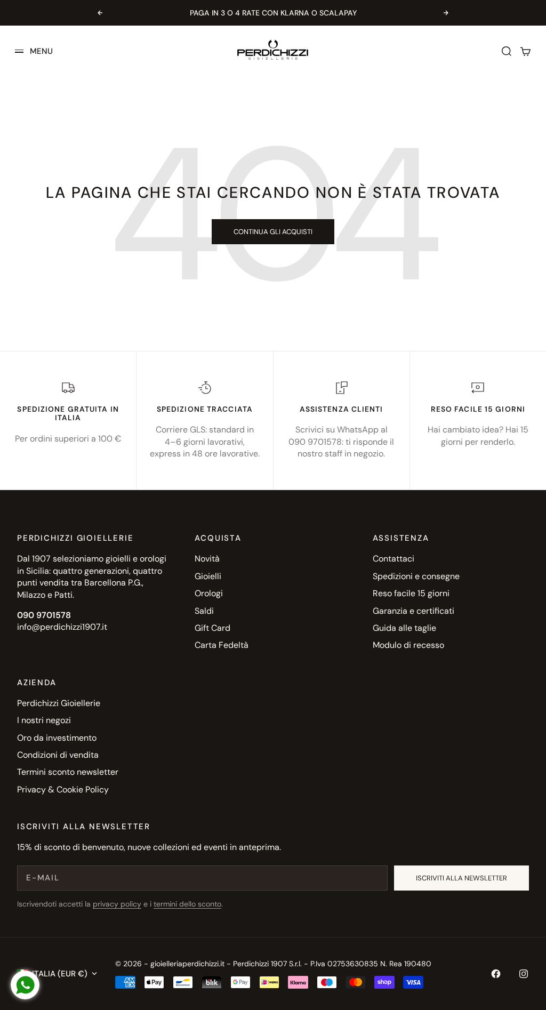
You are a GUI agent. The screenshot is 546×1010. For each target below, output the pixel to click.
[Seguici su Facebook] (496, 973)
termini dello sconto (187, 904)
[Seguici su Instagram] (523, 973)
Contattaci (393, 558)
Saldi (204, 610)
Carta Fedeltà (221, 645)
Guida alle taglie (404, 628)
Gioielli (208, 576)
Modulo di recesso (408, 645)
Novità (207, 558)
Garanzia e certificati (413, 610)
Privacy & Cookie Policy (63, 789)
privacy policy (117, 904)
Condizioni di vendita (58, 754)
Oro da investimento (57, 737)
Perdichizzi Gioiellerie (58, 703)
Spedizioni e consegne (416, 576)
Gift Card (212, 628)
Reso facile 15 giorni (411, 593)
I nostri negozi (44, 720)
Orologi (209, 593)
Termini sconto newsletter (67, 771)
